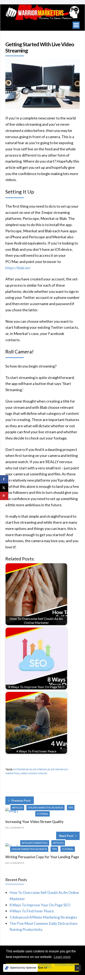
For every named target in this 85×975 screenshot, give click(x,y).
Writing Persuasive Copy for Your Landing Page (42, 857)
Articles (17, 807)
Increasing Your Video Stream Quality (34, 821)
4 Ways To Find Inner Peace (31, 911)
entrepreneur (22, 769)
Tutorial (42, 813)
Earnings (45, 965)
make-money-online (34, 773)
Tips (70, 807)
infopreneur (41, 769)
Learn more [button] (62, 957)
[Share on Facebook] (4, 479)
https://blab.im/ (18, 267)
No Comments (14, 827)
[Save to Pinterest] (4, 496)
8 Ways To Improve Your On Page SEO (39, 905)
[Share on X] (4, 487)
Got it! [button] (42, 967)
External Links (64, 965)
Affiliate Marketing (35, 842)
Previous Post (21, 800)
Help (48, 967)
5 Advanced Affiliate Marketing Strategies (43, 917)
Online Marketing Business (45, 807)
